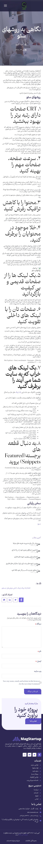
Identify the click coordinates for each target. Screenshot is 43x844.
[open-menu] (5, 5)
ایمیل (38, 661)
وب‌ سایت (37, 671)
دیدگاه (38, 624)
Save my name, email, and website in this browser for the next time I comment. (21, 682)
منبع (39, 524)
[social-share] (21, 600)
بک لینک (18, 392)
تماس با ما (33, 721)
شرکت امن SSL (23, 835)
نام (39, 651)
